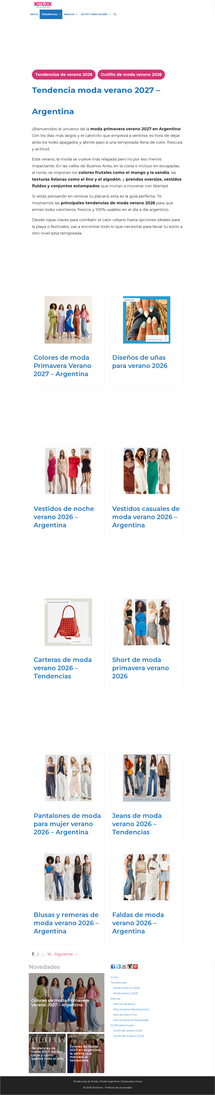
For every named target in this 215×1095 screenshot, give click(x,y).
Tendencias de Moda (85, 1081)
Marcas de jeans (124, 1004)
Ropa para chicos (131, 1081)
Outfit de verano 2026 (128, 1030)
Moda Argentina (78, 5)
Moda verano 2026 (125, 993)
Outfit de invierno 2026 (128, 1036)
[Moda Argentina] (43, 5)
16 (49, 954)
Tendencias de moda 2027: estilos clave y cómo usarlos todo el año (47, 1053)
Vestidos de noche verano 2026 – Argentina (64, 517)
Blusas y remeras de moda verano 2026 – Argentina (66, 923)
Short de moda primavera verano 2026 (140, 668)
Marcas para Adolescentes (131, 1009)
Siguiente (66, 954)
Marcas (69, 14)
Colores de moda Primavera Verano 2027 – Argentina (62, 366)
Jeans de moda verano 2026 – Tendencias (137, 824)
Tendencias (49, 14)
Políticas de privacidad (118, 1087)
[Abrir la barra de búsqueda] (115, 14)
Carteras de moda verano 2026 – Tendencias (63, 668)
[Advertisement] (107, 43)
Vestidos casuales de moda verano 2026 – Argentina (146, 517)
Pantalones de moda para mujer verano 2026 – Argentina (67, 824)
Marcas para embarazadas (131, 1020)
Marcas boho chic (125, 1014)
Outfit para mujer (94, 14)
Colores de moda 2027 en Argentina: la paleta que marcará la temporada (85, 1053)
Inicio (34, 14)
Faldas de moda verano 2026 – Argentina (138, 923)
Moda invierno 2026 (126, 987)
